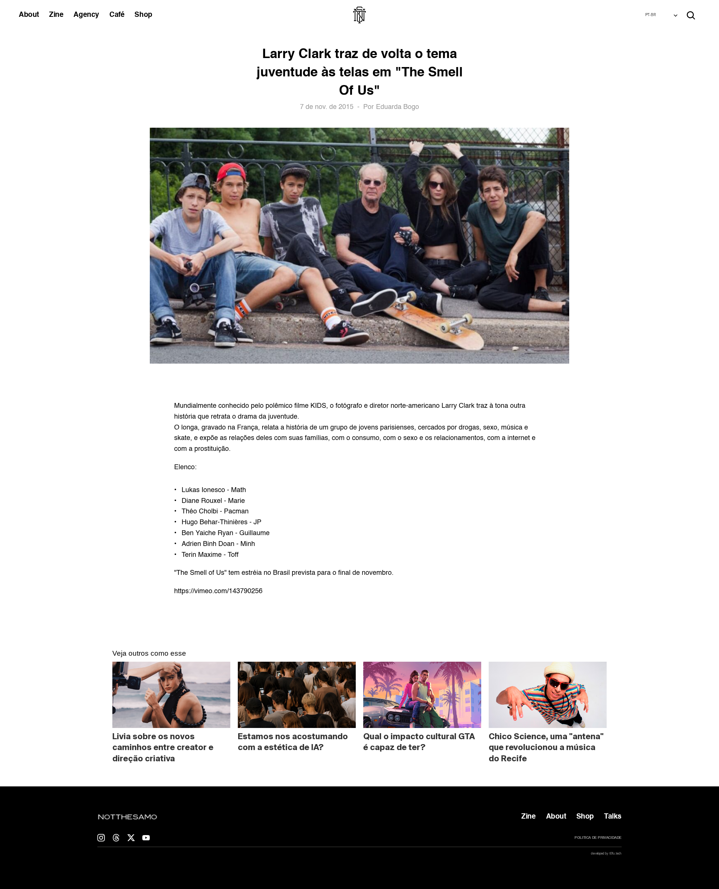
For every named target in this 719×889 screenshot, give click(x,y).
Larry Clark (458, 406)
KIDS (318, 406)
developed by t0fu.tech (606, 853)
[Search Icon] (691, 15)
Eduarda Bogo (397, 107)
